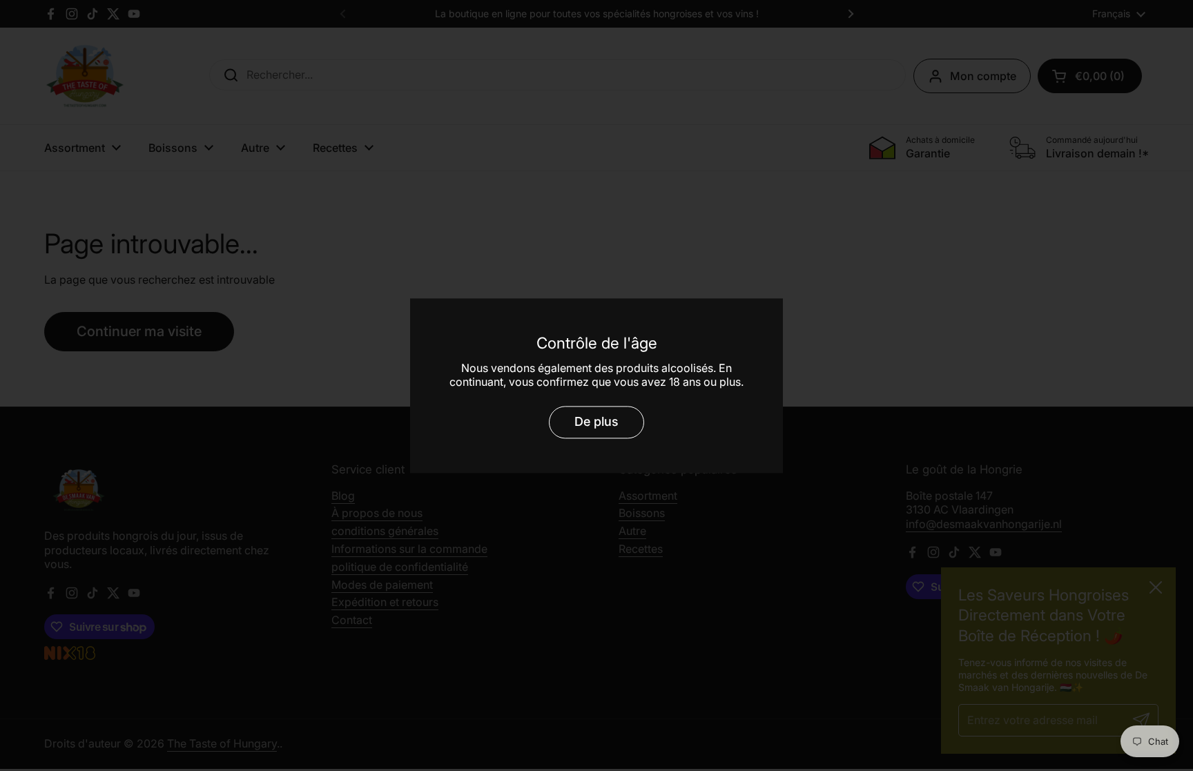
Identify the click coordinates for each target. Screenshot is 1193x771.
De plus (596, 422)
